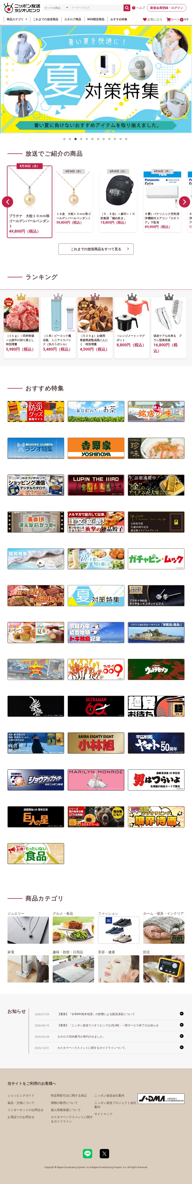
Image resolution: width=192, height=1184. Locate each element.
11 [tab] (121, 140)
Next (184, 202)
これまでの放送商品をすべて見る (96, 249)
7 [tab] (99, 140)
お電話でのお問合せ (21, 1117)
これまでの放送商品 (45, 19)
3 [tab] (76, 140)
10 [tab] (116, 140)
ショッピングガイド (21, 1095)
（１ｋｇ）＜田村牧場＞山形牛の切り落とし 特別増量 (21, 340)
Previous (7, 202)
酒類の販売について (64, 1103)
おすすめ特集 (118, 19)
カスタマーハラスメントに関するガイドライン (72, 1119)
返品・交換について (21, 1103)
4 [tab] (82, 140)
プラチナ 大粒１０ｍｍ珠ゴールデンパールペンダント (29, 221)
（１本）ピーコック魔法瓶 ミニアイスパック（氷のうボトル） (57, 340)
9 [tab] (110, 140)
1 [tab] (65, 140)
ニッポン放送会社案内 (109, 1095)
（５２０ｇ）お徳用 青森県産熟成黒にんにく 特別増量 (94, 340)
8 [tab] (104, 140)
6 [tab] (93, 140)
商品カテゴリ (15, 19)
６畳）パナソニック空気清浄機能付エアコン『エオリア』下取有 (162, 218)
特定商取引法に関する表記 (69, 1095)
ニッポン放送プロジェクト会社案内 (115, 1105)
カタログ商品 (72, 19)
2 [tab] (71, 140)
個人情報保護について (66, 1110)
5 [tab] (87, 140)
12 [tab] (127, 140)
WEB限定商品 (95, 19)
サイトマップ (103, 1114)
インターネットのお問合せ (26, 1110)
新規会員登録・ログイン (166, 8)
